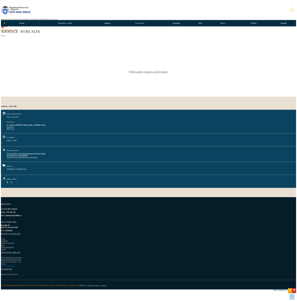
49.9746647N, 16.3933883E (17, 155)
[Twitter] (11, 182)
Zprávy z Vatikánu (8, 266)
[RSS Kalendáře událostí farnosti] (290, 290)
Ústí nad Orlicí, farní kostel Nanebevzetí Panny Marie (26, 153)
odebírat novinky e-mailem (97, 285)
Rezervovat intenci (8, 243)
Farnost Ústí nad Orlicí (9, 274)
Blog (3, 245)
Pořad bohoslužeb (7, 247)
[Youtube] (294, 290)
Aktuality (107, 23)
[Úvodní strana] (4, 23)
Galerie (3, 249)
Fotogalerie (176, 23)
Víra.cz (3, 264)
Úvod (2, 35)
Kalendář (284, 23)
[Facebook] (7, 182)
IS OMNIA (81, 285)
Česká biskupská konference (11, 258)
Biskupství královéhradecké (11, 260)
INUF (200, 23)
